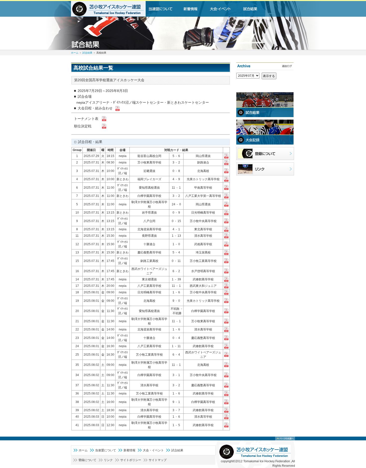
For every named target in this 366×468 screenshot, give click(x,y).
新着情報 (129, 450)
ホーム (74, 52)
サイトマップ (158, 460)
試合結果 (87, 52)
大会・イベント (153, 450)
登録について (87, 460)
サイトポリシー (130, 460)
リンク (108, 460)
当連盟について (105, 450)
